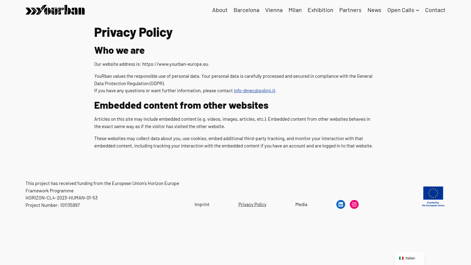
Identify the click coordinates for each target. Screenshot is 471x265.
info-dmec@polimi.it (254, 90)
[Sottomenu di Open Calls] (417, 10)
